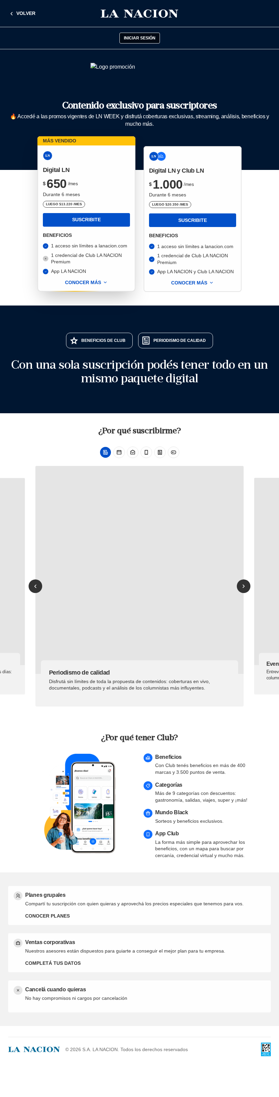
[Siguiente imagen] (243, 586)
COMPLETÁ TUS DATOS (53, 963)
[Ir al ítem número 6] (173, 452)
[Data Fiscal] (266, 1049)
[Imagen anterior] (35, 586)
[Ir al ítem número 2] (119, 452)
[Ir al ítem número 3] (132, 452)
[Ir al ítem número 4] (146, 452)
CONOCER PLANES (47, 916)
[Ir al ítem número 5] (159, 452)
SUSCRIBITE (86, 219)
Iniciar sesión (139, 38)
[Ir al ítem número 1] (105, 452)
